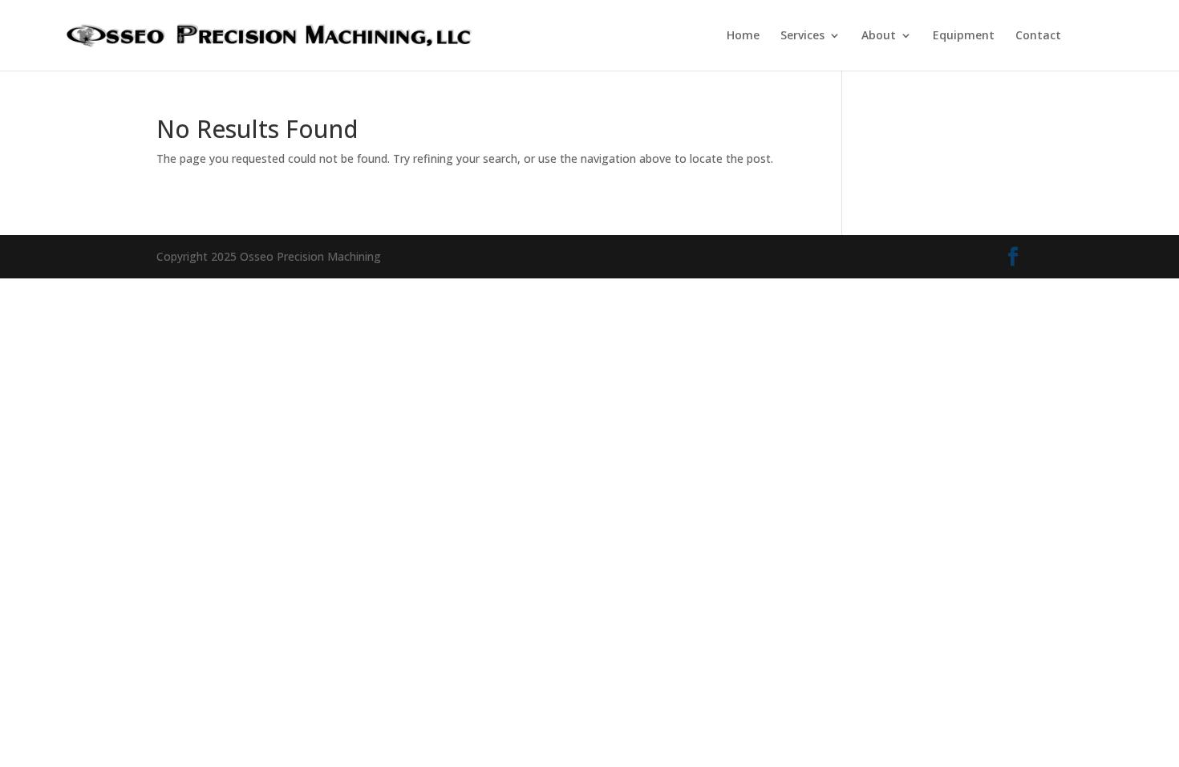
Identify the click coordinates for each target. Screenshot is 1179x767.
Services (802, 36)
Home (743, 36)
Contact (1038, 36)
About (878, 36)
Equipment (964, 36)
